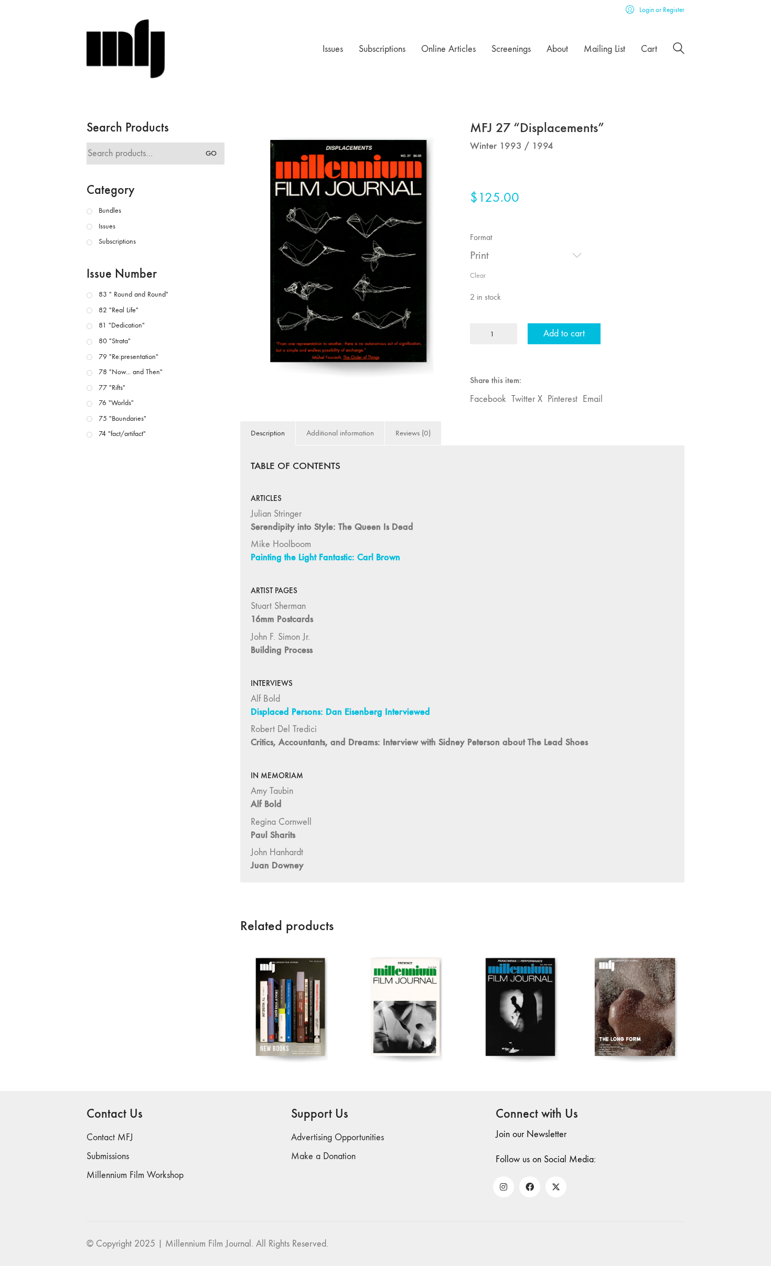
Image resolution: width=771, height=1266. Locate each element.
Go (211, 153)
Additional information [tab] (340, 433)
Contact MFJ (110, 1137)
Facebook (488, 399)
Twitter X (526, 399)
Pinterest (562, 399)
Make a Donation (323, 1156)
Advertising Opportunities (337, 1137)
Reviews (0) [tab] (413, 433)
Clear (478, 275)
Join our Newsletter (531, 1134)
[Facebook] (529, 1186)
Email (593, 399)
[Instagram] (503, 1186)
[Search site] (678, 50)
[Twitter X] (555, 1186)
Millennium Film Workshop (135, 1175)
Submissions (108, 1156)
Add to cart (564, 333)
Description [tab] (268, 433)
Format (481, 237)
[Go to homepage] (126, 49)
